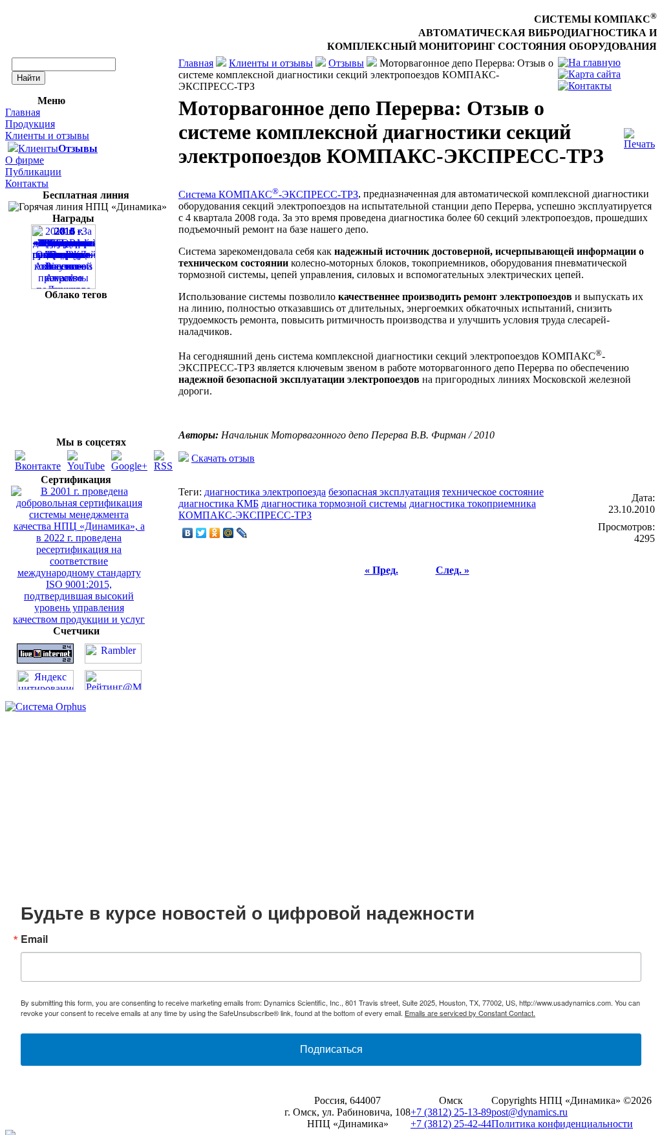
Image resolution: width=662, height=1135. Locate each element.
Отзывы (346, 63)
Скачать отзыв (223, 458)
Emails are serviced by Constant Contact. (470, 1013)
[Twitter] (201, 532)
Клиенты (38, 148)
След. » (452, 570)
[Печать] (639, 135)
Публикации (33, 171)
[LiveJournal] (242, 532)
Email (34, 939)
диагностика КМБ (218, 503)
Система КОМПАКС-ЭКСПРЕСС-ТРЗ (268, 194)
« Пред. (381, 570)
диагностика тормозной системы (334, 503)
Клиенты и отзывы (47, 135)
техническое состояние (493, 491)
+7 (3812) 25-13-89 (451, 1112)
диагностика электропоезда (265, 491)
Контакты (26, 183)
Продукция (30, 123)
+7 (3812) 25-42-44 (451, 1123)
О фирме (24, 160)
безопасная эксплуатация (384, 491)
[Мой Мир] (228, 532)
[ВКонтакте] (188, 532)
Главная (22, 112)
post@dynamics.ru (529, 1112)
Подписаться (331, 1049)
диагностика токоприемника (472, 503)
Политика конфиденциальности (562, 1123)
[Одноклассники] (215, 532)
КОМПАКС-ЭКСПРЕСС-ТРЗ (245, 515)
